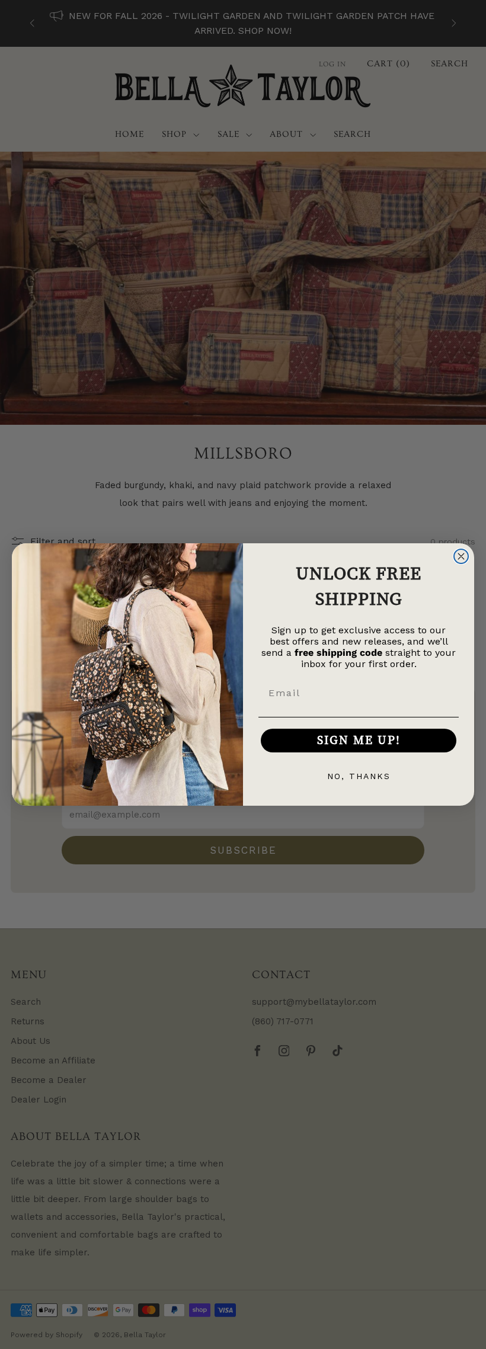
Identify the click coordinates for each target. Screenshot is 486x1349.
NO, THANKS (359, 776)
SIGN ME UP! (359, 740)
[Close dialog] (461, 556)
